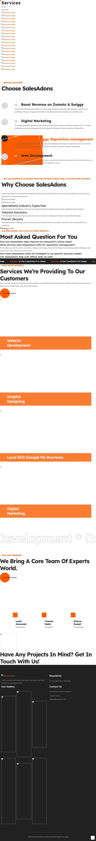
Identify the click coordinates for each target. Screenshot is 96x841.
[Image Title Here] (8, 733)
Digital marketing (16, 511)
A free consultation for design (50, 261)
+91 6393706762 (54, 696)
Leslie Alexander (21, 622)
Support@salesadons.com (57, 699)
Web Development (36, 155)
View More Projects (9, 293)
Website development (18, 343)
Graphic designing (16, 399)
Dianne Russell (77, 622)
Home (4, 7)
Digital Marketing (36, 121)
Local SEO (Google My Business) (35, 457)
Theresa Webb (49, 622)
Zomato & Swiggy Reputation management (55, 139)
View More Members (10, 577)
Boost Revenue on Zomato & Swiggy (52, 104)
